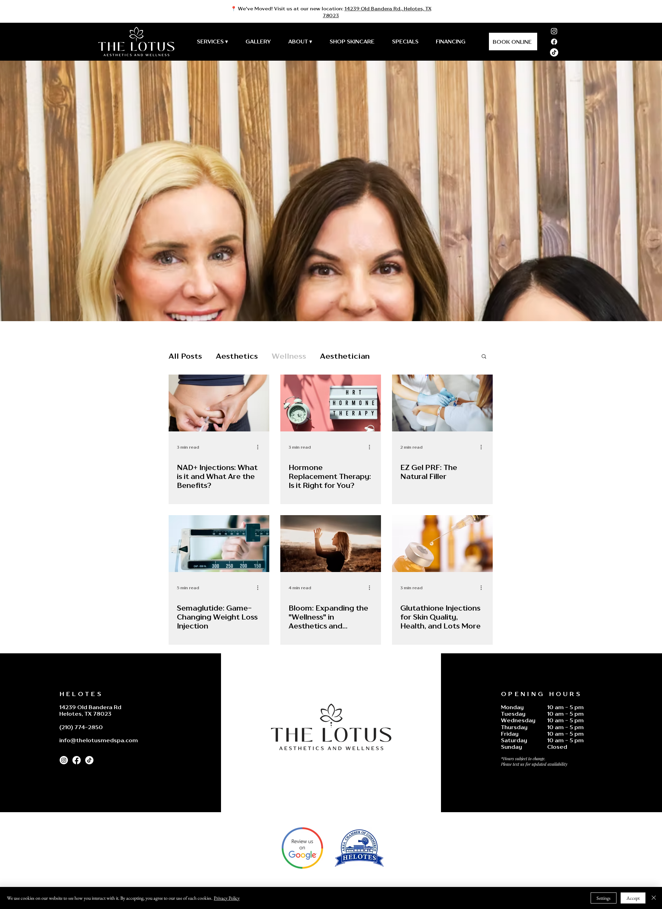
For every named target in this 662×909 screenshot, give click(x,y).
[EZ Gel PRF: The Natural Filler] (442, 403)
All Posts (185, 355)
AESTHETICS (415, 456)
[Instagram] (554, 31)
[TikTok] (554, 52)
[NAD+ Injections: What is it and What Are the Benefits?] (219, 403)
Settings (603, 898)
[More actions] (260, 447)
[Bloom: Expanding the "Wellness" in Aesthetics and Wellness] (330, 543)
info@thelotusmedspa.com (98, 740)
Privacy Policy (227, 898)
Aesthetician (345, 355)
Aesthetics (237, 355)
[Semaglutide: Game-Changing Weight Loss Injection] (219, 543)
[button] (484, 356)
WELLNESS (190, 456)
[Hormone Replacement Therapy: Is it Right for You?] (330, 403)
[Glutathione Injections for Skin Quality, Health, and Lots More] (442, 543)
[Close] (654, 897)
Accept (633, 898)
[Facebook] (554, 42)
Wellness (289, 355)
